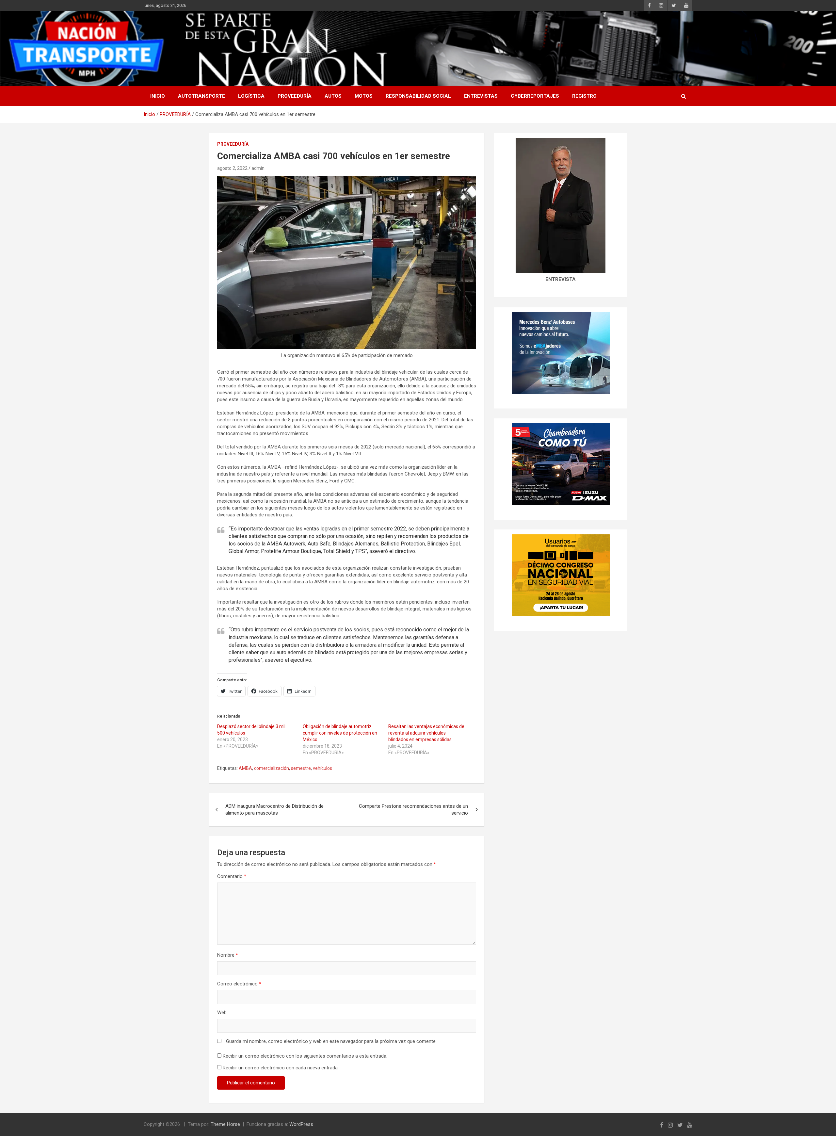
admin (258, 168)
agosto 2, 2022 (232, 168)
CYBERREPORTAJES (535, 96)
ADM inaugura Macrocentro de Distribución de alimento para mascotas (274, 809)
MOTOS (364, 96)
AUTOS (333, 96)
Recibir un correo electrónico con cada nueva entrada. (281, 1068)
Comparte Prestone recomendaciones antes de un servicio (413, 809)
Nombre (227, 955)
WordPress (301, 1124)
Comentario (231, 876)
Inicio (157, 96)
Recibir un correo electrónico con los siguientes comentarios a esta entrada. (305, 1056)
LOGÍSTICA (251, 96)
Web (222, 1012)
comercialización (271, 768)
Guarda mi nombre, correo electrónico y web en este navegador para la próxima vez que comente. (331, 1041)
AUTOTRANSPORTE (201, 96)
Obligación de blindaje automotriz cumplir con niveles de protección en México (340, 733)
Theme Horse (225, 1124)
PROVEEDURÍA (295, 96)
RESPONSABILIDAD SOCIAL (418, 96)
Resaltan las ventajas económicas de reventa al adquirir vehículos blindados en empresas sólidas (426, 733)
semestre (301, 768)
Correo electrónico (239, 984)
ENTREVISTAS (481, 96)
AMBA (245, 768)
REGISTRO (584, 96)
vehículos (322, 768)
